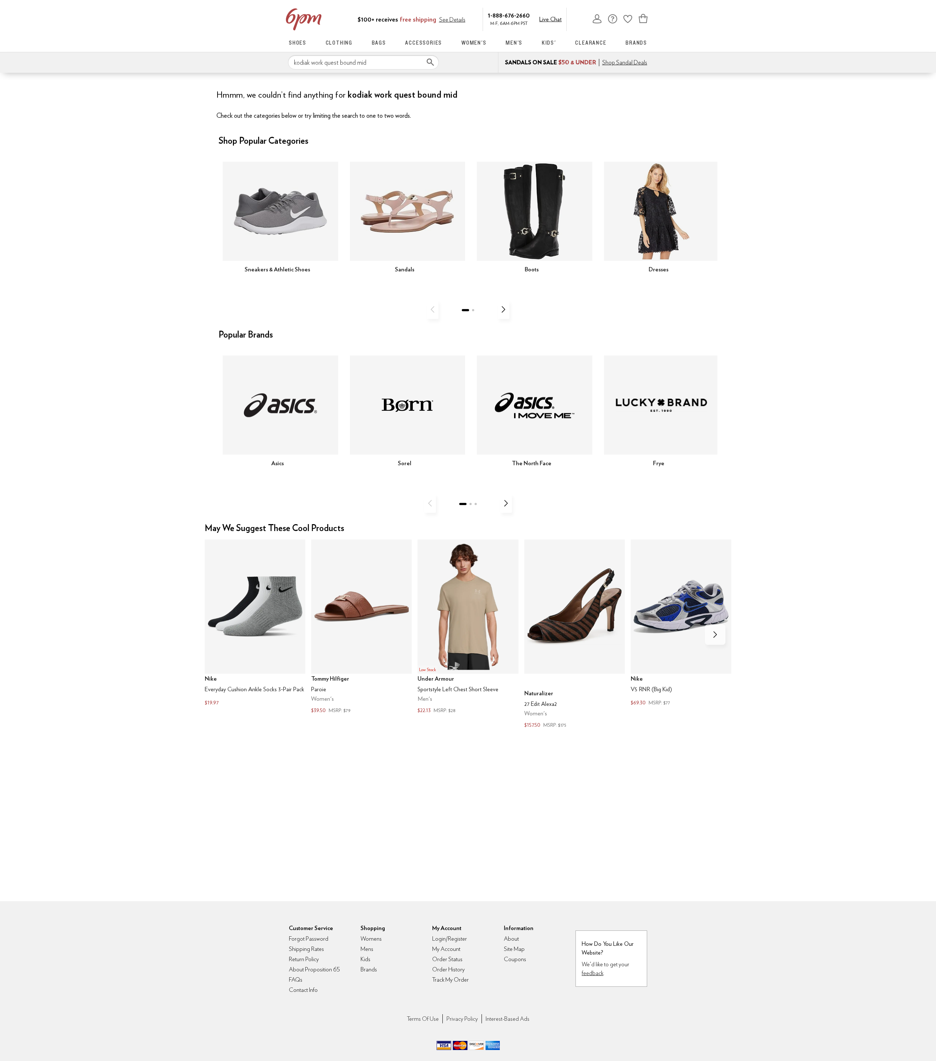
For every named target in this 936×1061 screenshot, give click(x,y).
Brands (636, 42)
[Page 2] (473, 310)
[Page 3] (476, 504)
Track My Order (450, 979)
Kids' (549, 42)
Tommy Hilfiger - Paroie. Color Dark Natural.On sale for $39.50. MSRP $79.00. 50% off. (361, 627)
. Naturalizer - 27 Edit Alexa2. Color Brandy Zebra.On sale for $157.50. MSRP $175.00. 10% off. (574, 634)
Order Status (447, 959)
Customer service (612, 19)
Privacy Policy (462, 1018)
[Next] (503, 309)
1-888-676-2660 (509, 15)
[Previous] (432, 309)
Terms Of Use (423, 1018)
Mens (367, 948)
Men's (514, 42)
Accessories (423, 42)
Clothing (339, 42)
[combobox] (363, 62)
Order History (448, 969)
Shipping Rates (306, 948)
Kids (365, 959)
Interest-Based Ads (507, 1018)
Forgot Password (308, 938)
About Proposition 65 (314, 969)
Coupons (515, 959)
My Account (597, 19)
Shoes (297, 42)
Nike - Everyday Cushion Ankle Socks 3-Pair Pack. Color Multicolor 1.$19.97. (255, 623)
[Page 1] (465, 310)
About (511, 938)
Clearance (590, 42)
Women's (474, 42)
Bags (379, 42)
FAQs (295, 979)
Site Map (514, 948)
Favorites (628, 19)
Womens (371, 938)
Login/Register (449, 938)
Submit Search (430, 62)
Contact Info (303, 989)
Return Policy (304, 959)
